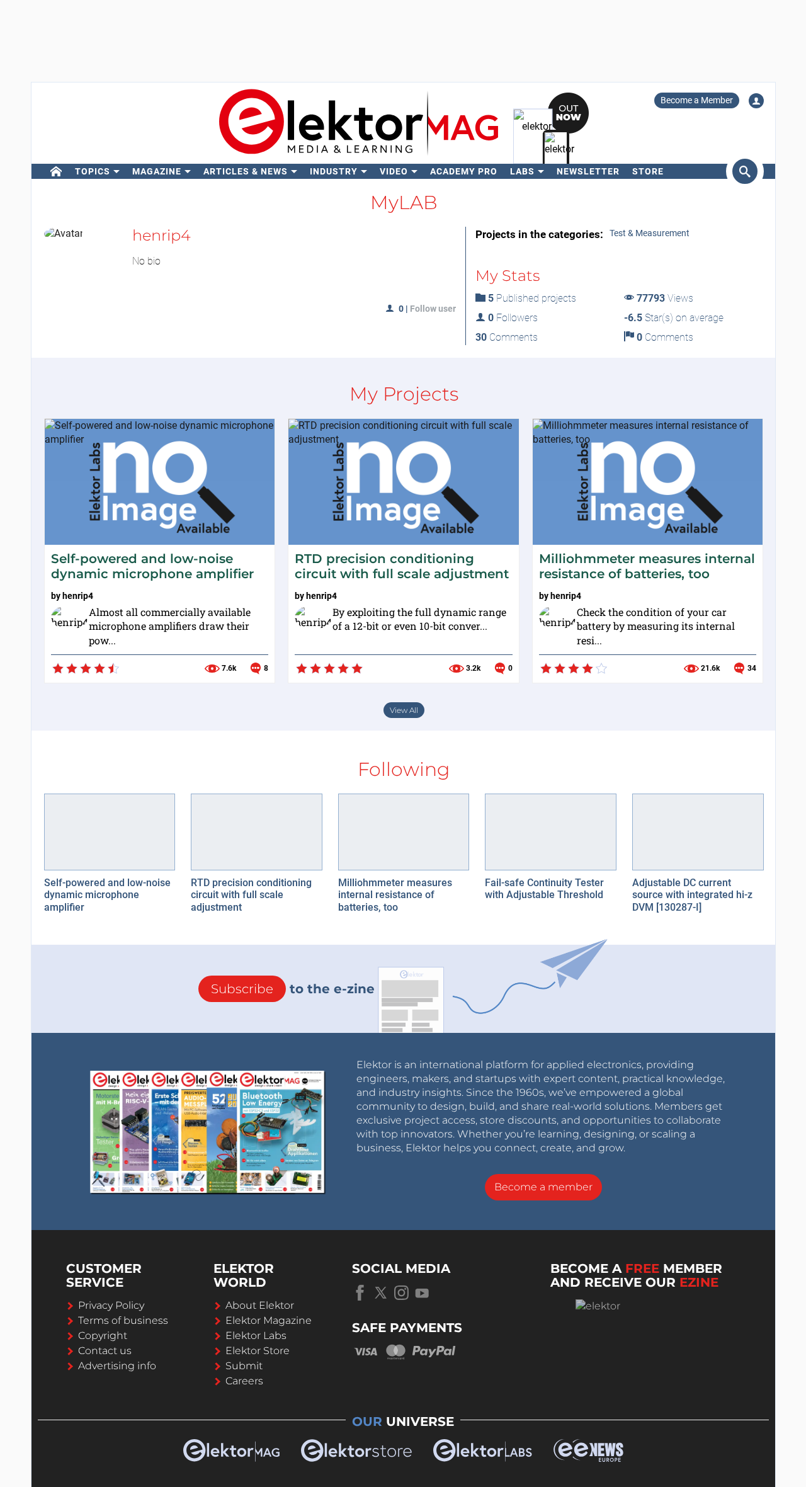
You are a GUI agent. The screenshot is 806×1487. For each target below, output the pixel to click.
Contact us (105, 1351)
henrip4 (77, 596)
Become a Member (697, 100)
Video (394, 171)
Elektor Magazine (268, 1320)
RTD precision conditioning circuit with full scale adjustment (402, 566)
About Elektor (259, 1305)
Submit (244, 1366)
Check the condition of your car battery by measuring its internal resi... (656, 626)
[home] (56, 171)
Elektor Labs (256, 1336)
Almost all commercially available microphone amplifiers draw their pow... (170, 626)
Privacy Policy (111, 1305)
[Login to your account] (756, 100)
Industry (334, 171)
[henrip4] (66, 621)
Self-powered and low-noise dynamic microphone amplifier (152, 566)
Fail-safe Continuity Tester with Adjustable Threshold (544, 889)
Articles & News (245, 171)
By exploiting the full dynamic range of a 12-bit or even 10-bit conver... (419, 619)
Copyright (102, 1336)
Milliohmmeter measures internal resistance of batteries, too (647, 566)
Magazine (156, 171)
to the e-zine (293, 988)
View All (404, 710)
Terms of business (123, 1320)
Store (648, 171)
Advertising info (117, 1366)
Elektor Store (257, 1351)
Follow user (433, 309)
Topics (92, 171)
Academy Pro (463, 171)
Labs (522, 171)
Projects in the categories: (539, 234)
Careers (244, 1381)
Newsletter (588, 171)
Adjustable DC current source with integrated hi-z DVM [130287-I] (692, 895)
